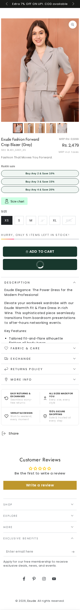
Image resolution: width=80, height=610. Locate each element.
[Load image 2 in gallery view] (29, 128)
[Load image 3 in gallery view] (40, 128)
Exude (31, 601)
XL (56, 221)
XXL (71, 221)
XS (8, 221)
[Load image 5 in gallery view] (62, 128)
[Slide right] (73, 4)
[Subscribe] (74, 552)
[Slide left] (7, 4)
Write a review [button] (40, 485)
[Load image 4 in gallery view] (51, 128)
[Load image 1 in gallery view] (18, 128)
